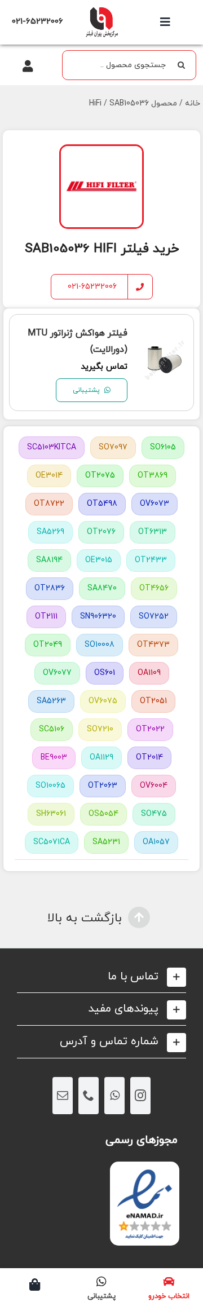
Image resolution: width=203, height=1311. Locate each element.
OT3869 (152, 475)
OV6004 (153, 785)
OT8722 (49, 503)
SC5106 (51, 729)
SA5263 (51, 701)
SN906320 (98, 616)
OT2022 (150, 729)
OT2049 (47, 644)
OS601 (104, 673)
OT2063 (102, 785)
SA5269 (50, 532)
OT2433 (151, 560)
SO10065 (50, 785)
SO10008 (99, 644)
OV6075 (103, 701)
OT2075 (100, 475)
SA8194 (49, 560)
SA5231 (106, 842)
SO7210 (100, 729)
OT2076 (101, 532)
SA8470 (102, 588)
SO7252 (154, 616)
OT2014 (149, 757)
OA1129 (101, 757)
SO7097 (113, 447)
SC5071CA (51, 842)
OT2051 (153, 701)
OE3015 (98, 560)
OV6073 (154, 503)
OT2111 (46, 616)
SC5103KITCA (51, 447)
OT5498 (102, 503)
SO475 (154, 814)
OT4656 (154, 588)
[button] (101, 977)
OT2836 (49, 588)
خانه (192, 103)
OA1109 (149, 673)
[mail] (62, 1095)
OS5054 (103, 814)
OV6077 (57, 673)
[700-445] (101, 10)
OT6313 (152, 532)
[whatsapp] (114, 1095)
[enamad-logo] (144, 1171)
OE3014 (49, 475)
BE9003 (54, 757)
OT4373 (153, 644)
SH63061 (51, 814)
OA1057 (156, 842)
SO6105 (163, 447)
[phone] (88, 1095)
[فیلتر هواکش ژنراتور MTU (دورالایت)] (165, 347)
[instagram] (140, 1095)
